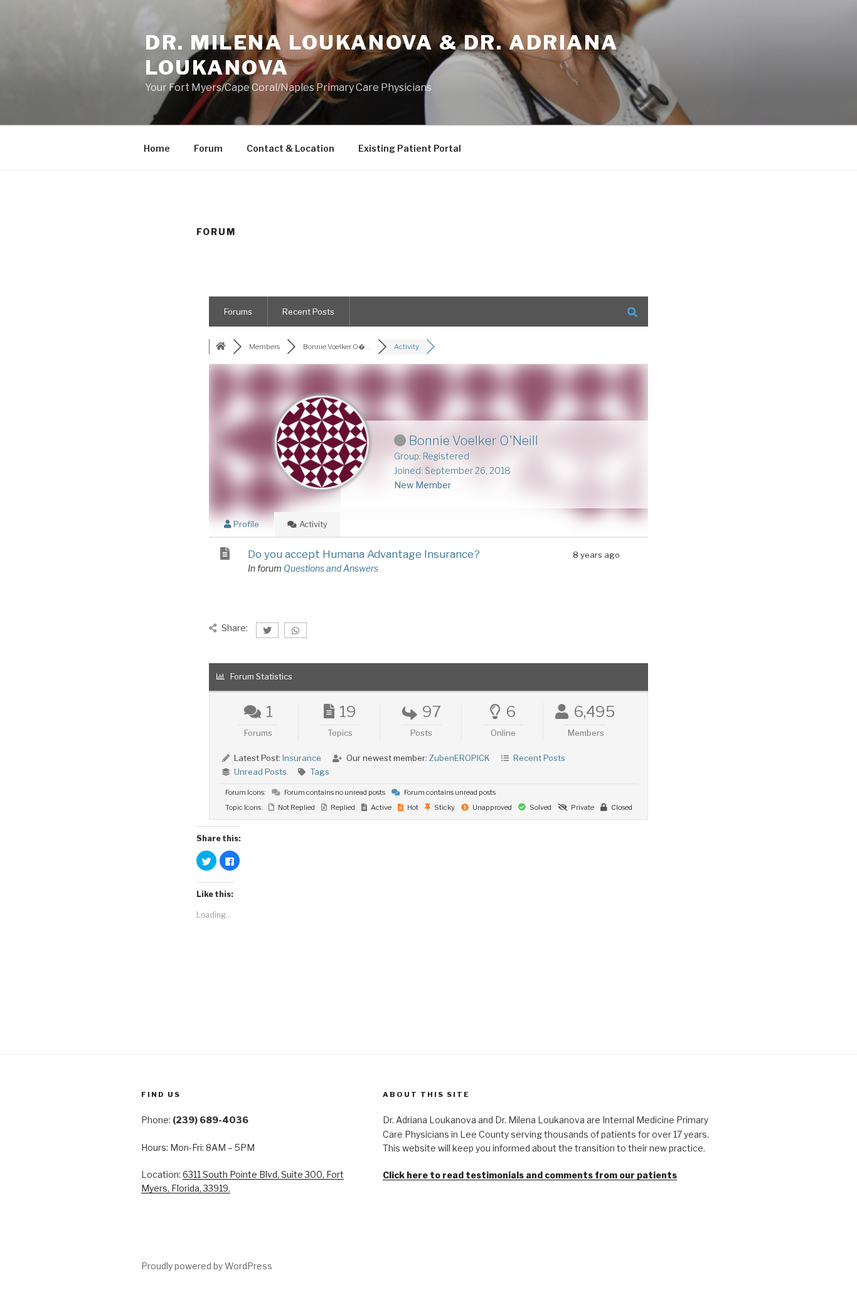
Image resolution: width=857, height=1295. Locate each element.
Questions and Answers (331, 568)
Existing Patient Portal (409, 148)
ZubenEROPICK (459, 758)
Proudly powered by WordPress (206, 1266)
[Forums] (221, 346)
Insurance (301, 758)
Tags (319, 772)
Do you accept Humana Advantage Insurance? (364, 554)
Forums (238, 312)
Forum (208, 148)
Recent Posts (308, 312)
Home (157, 148)
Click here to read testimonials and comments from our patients (530, 1175)
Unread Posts (260, 772)
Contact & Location (290, 148)
